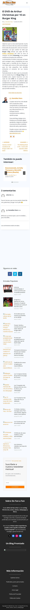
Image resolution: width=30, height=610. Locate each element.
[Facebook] (13, 536)
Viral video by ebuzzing (15, 92)
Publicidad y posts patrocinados (15, 582)
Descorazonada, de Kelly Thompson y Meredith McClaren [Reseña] (14, 170)
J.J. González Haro (8, 21)
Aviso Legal (15, 590)
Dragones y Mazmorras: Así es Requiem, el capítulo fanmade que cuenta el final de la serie (20, 303)
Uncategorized (6, 24)
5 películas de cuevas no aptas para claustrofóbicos (20, 364)
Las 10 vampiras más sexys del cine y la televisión (20, 399)
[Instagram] (20, 274)
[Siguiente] (24, 173)
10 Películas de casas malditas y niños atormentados (20, 434)
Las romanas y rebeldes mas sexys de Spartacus (20, 446)
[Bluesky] (20, 536)
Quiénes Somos (15, 578)
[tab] (13, 182)
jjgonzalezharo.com (15, 133)
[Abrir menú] (27, 3)
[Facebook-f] (10, 274)
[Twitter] (15, 274)
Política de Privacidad (15, 594)
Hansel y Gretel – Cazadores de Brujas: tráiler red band (7, 146)
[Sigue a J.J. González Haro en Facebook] (11, 136)
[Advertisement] (15, 248)
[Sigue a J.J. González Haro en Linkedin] (13, 136)
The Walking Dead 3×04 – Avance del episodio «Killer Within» (22, 146)
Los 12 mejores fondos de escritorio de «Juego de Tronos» (20, 375)
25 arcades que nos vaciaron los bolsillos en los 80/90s (20, 315)
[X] (9, 536)
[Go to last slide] (6, 173)
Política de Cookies (15, 598)
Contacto (15, 586)
